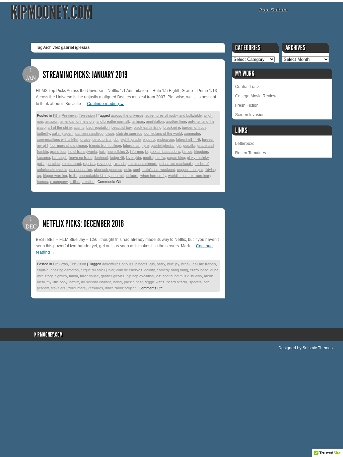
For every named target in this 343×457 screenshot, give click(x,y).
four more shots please (68, 145)
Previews (69, 115)
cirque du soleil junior (97, 269)
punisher (53, 163)
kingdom (201, 151)
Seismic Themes (317, 348)
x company (59, 181)
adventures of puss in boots (124, 263)
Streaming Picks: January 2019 (85, 74)
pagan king (176, 157)
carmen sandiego (89, 133)
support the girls (190, 169)
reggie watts (154, 281)
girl (179, 145)
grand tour (58, 151)
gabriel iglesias (163, 145)
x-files (75, 181)
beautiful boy (122, 127)
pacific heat (133, 281)
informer (136, 151)
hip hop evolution (140, 275)
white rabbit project (120, 287)
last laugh (59, 157)
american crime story (77, 121)
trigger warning (55, 175)
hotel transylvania (82, 151)
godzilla (189, 145)
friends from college (105, 145)
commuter (192, 133)
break (186, 263)
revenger (104, 163)
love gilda (133, 157)
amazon (51, 121)
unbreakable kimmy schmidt (101, 175)
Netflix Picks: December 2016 (83, 223)
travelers (58, 287)
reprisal (89, 163)
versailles (95, 287)
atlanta (79, 127)
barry (161, 263)
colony (149, 269)
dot (116, 139)
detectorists (102, 139)
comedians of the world (163, 133)
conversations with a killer (57, 139)
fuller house (89, 275)
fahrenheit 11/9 (188, 139)
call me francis (204, 263)
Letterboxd (245, 143)
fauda (73, 275)
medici (148, 157)
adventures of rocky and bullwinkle (173, 115)
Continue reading (105, 103)
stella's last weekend (158, 169)
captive (43, 269)
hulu (102, 151)
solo (127, 169)
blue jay (173, 263)
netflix (160, 157)
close (110, 133)
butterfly (43, 133)
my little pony (57, 281)
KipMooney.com (51, 12)
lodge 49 (117, 157)
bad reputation (98, 127)
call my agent (62, 133)
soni (136, 169)
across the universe (127, 115)
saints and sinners (142, 163)
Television (87, 115)
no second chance (96, 281)
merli (41, 281)
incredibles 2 (118, 151)
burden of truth (194, 127)
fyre (145, 145)
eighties (61, 275)
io (146, 151)
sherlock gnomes (108, 169)
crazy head (199, 269)
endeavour (165, 139)
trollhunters (77, 287)
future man (131, 145)
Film (56, 115)
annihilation (155, 121)
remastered (71, 163)
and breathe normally (113, 121)
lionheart (101, 157)
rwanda (120, 163)
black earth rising (147, 127)
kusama (43, 157)
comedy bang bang (172, 269)
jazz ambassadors (165, 151)
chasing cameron (65, 269)
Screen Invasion (250, 114)
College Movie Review (255, 96)
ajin (152, 263)
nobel (117, 281)
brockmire (171, 127)
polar (41, 163)
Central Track (247, 86)
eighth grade (131, 139)
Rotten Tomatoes (250, 153)
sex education (80, 169)
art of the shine (60, 127)
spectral (195, 281)
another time (176, 121)
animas (138, 121)
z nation (88, 181)
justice (187, 151)
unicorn (132, 175)
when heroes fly (153, 175)
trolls (73, 175)
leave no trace (80, 157)
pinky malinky (198, 157)
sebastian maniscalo (176, 163)
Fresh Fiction (247, 105)
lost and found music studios (179, 275)
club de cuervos (129, 133)
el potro (149, 139)
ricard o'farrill (176, 281)
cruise (85, 139)
